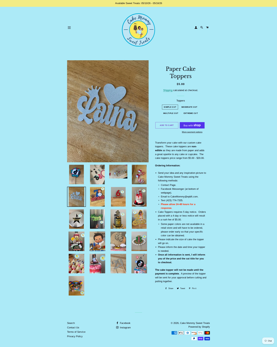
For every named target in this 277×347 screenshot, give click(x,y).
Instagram (125, 327)
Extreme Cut (191, 113)
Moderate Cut (189, 107)
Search (71, 323)
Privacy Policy (75, 336)
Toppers (180, 100)
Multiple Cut (170, 113)
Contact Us (73, 327)
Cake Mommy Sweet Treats (195, 323)
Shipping (167, 90)
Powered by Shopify (199, 326)
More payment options (192, 132)
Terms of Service (76, 332)
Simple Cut (170, 107)
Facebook (124, 323)
